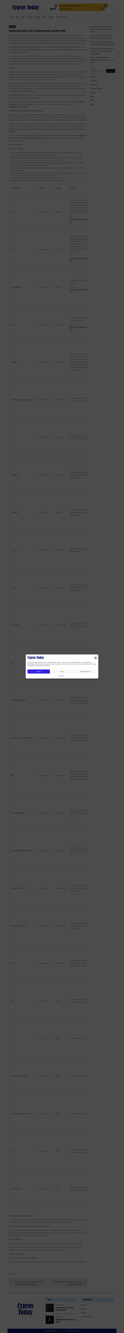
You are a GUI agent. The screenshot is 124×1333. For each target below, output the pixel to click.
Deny (62, 671)
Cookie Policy (61, 676)
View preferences (85, 671)
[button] (95, 658)
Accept (39, 671)
